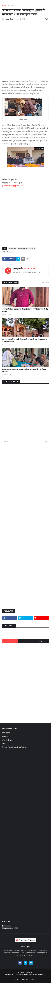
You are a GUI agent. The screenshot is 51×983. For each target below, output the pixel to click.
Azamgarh (11, 5)
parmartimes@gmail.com (12, 185)
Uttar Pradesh (8, 252)
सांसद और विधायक (7, 740)
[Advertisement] (25, 49)
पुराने (46, 442)
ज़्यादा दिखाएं (45, 282)
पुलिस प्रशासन (6, 733)
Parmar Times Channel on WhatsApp (14, 747)
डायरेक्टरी (5, 736)
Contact (25, 979)
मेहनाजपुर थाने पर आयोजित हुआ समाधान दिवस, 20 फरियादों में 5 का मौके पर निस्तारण (24, 370)
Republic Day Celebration (26, 249)
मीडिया (4, 743)
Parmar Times (28, 268)
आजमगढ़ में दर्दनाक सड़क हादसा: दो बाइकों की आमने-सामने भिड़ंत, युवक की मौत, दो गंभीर (25, 310)
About (17, 979)
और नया (6, 442)
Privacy (33, 979)
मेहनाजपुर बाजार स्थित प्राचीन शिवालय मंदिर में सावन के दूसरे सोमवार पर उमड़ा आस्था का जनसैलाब (24, 340)
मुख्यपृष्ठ (4, 5)
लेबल (40, 641)
